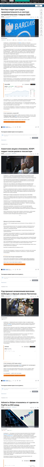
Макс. (14, 351)
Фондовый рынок (24, 3)
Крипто (42, 3)
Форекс (15, 3)
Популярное (9, 3)
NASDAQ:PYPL (10, 435)
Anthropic (9, 324)
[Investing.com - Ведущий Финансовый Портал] (4, 0)
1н (6, 351)
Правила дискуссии (3, 282)
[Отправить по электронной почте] (17, 127)
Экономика (28, 3)
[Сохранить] (33, 17)
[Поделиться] (30, 17)
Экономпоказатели (37, 3)
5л (12, 351)
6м (9, 351)
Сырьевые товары (19, 3)
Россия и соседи (33, 3)
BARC (20, 42)
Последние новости (4, 3)
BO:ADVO (5, 434)
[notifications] (40, 0)
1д (5, 351)
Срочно (13, 3)
